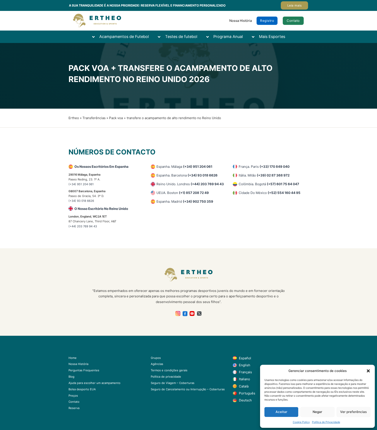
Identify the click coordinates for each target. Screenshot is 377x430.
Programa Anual (228, 36)
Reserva (74, 408)
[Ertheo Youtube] (192, 313)
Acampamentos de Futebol (124, 36)
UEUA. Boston (182, 193)
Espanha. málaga (184, 166)
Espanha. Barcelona (187, 175)
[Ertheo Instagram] (177, 313)
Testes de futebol (181, 36)
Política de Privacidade (326, 422)
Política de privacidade (166, 376)
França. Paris (264, 166)
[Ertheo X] (199, 313)
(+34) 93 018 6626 (81, 200)
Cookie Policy (301, 422)
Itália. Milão (264, 175)
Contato (293, 21)
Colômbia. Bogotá (269, 184)
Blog (71, 376)
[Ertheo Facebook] (185, 313)
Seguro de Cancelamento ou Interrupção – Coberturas (188, 389)
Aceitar (281, 412)
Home (73, 358)
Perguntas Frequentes (84, 370)
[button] (368, 371)
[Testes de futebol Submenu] (161, 36)
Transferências (94, 118)
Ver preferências (353, 412)
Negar (317, 412)
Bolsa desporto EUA (82, 389)
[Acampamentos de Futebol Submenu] (95, 36)
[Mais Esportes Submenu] (255, 36)
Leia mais (294, 5)
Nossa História (240, 21)
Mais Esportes (272, 36)
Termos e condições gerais (169, 370)
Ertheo (74, 118)
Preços (73, 395)
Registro (267, 21)
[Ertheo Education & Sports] (97, 20)
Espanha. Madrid (184, 201)
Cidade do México (269, 193)
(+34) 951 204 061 (81, 184)
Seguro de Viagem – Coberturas (172, 383)
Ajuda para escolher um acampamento (94, 383)
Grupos (156, 358)
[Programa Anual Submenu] (209, 36)
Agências (157, 364)
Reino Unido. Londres (190, 184)
